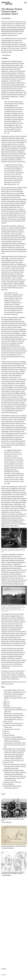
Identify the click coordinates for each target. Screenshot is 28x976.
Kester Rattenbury (6, 18)
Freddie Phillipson (6, 875)
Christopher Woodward (8, 848)
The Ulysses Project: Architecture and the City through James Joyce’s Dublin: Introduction (12, 873)
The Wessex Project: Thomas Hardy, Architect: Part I (12, 819)
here (17, 677)
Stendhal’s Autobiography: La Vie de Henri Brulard (13, 846)
